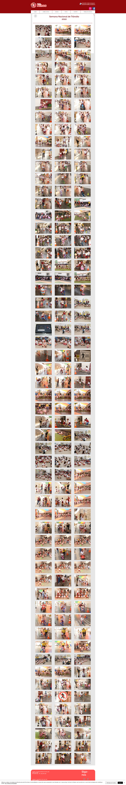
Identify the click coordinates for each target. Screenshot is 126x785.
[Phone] (80, 4)
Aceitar (120, 782)
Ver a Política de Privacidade (11, 783)
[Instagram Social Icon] (90, 8)
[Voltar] (35, 16)
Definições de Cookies (111, 782)
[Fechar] (124, 783)
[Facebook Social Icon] (93, 8)
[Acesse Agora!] (84, 779)
